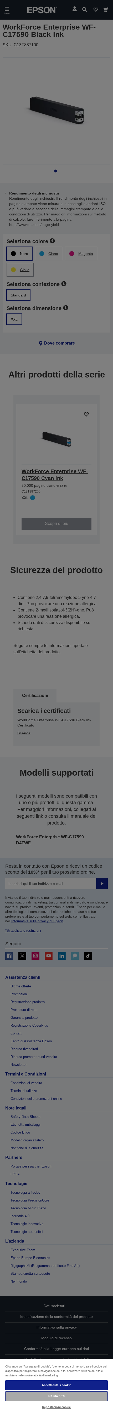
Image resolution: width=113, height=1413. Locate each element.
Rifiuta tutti (56, 1396)
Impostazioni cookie (56, 1407)
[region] (56, 1386)
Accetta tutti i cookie (56, 1385)
